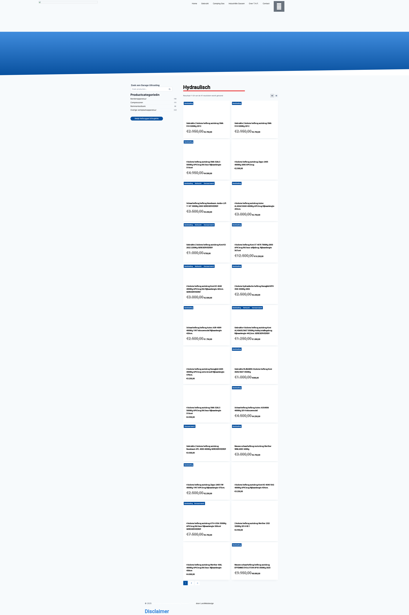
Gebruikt (205, 3)
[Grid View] (272, 95)
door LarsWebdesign (205, 603)
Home (194, 3)
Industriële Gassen (237, 3)
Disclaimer (157, 611)
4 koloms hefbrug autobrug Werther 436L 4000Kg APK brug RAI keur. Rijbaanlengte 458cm (204, 568)
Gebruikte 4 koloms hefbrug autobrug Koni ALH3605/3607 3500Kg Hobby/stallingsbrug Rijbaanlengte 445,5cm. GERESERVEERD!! (253, 330)
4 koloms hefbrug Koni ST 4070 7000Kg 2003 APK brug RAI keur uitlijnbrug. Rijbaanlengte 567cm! (254, 248)
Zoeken (170, 89)
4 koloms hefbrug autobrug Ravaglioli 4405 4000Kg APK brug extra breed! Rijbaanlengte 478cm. (205, 372)
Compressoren (136, 102)
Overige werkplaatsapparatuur (143, 110)
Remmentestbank (138, 106)
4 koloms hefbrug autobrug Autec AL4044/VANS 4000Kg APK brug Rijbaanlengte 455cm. (254, 206)
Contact (266, 3)
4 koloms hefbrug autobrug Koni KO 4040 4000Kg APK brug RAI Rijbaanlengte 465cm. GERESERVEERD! (205, 289)
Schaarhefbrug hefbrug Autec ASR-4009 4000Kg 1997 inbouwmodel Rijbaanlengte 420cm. (204, 330)
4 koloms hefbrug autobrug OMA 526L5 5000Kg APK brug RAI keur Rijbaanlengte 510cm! (203, 165)
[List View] (276, 95)
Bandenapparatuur (138, 99)
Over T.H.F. (254, 3)
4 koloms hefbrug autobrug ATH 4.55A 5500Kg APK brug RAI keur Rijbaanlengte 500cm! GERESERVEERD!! (206, 526)
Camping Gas (218, 3)
